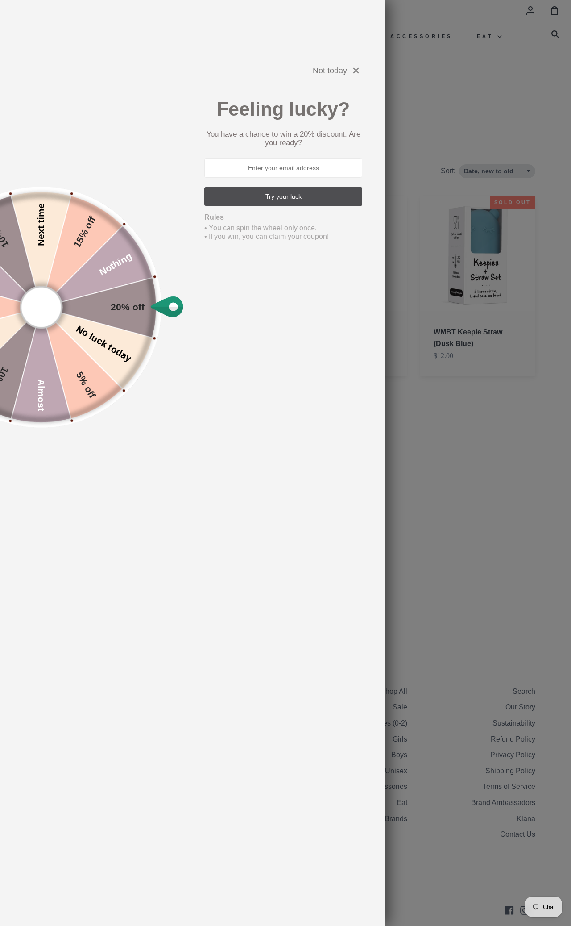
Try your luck (283, 196)
